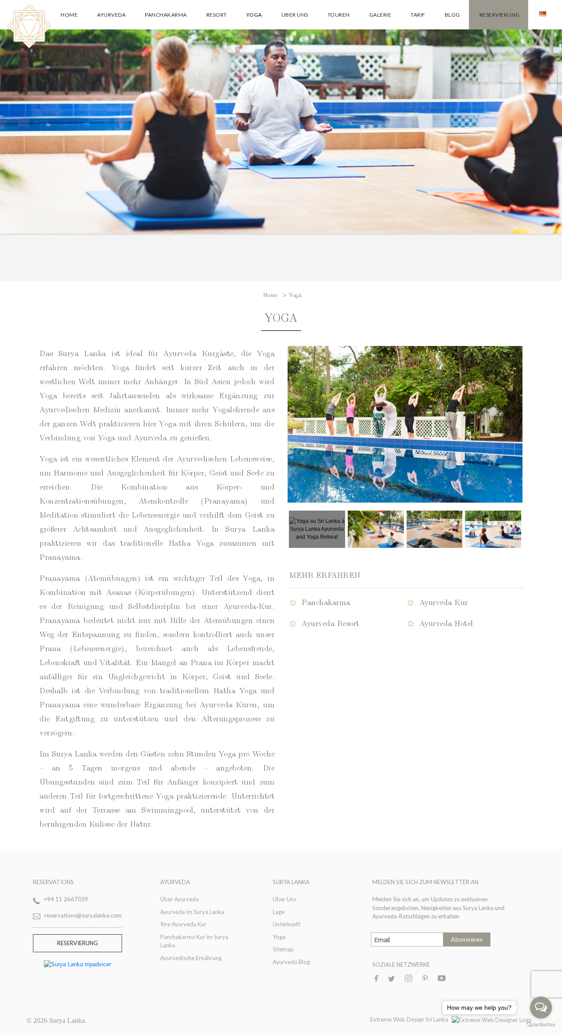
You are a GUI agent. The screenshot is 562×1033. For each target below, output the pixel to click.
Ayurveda (111, 14)
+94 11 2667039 (66, 899)
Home (69, 14)
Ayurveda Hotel (446, 622)
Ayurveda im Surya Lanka (192, 911)
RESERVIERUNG (77, 943)
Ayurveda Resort (331, 622)
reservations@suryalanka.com (83, 915)
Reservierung (499, 14)
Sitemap (283, 949)
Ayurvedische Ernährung (191, 957)
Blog (452, 14)
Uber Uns (294, 14)
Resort (216, 14)
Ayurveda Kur (443, 601)
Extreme (381, 1019)
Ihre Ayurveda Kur (183, 924)
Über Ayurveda (179, 899)
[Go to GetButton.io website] (541, 1024)
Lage (279, 911)
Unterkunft (286, 924)
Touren (339, 14)
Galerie (380, 14)
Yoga (254, 14)
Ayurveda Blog (291, 961)
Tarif (418, 14)
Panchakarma (166, 14)
